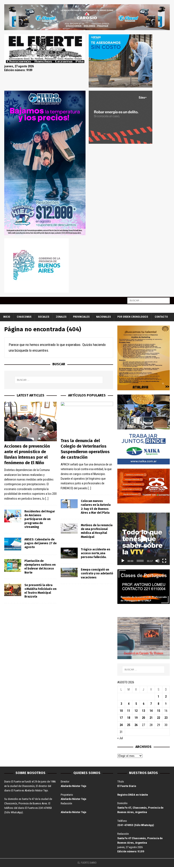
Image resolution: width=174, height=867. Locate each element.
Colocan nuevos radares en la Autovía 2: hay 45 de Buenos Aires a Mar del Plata (96, 507)
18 (128, 717)
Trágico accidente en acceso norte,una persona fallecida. (95, 553)
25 (128, 725)
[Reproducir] (123, 561)
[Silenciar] (157, 561)
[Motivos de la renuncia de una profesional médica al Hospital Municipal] (69, 528)
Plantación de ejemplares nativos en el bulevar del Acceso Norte (40, 566)
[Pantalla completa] (164, 561)
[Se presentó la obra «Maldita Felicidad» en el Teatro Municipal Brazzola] (12, 589)
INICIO (6, 316)
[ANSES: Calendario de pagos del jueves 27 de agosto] (12, 544)
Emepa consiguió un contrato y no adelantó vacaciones (97, 573)
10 (121, 710)
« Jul (120, 738)
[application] (143, 539)
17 (121, 717)
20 (143, 717)
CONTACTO (161, 316)
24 (121, 725)
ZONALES (61, 316)
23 (165, 717)
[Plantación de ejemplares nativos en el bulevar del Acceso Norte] (12, 565)
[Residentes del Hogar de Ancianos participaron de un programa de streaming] (12, 516)
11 (128, 710)
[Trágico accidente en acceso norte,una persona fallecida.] (69, 553)
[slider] (140, 561)
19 (136, 717)
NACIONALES (103, 316)
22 (158, 717)
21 (151, 717)
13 (143, 710)
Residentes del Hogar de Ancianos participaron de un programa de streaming (39, 519)
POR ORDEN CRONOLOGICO (132, 316)
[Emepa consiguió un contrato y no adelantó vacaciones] (69, 572)
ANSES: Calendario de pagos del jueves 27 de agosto (40, 543)
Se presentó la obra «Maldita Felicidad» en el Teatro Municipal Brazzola (40, 591)
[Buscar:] (148, 300)
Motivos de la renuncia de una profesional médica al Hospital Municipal (96, 531)
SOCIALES (43, 316)
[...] (46, 498)
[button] (143, 538)
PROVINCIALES (81, 316)
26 (136, 725)
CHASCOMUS (24, 316)
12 (136, 710)
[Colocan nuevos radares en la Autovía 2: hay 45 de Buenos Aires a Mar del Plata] (69, 503)
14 (151, 710)
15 (158, 710)
